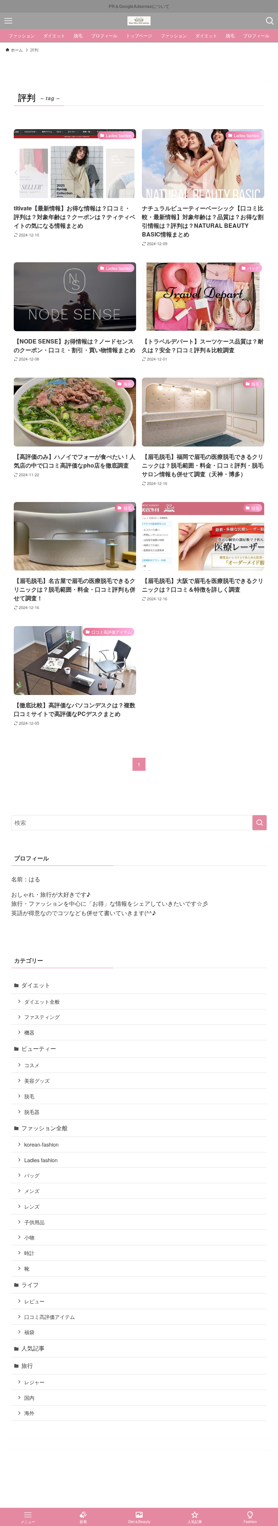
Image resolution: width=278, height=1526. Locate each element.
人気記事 (33, 1348)
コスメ (31, 1065)
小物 (29, 1237)
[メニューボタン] (8, 21)
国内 (29, 1397)
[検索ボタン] (270, 21)
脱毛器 (31, 1111)
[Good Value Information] (139, 21)
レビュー (34, 1301)
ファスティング (42, 1016)
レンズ (31, 1206)
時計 (29, 1252)
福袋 (29, 1332)
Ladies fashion (41, 1160)
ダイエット (35, 985)
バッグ (31, 1175)
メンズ (31, 1190)
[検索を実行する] (259, 822)
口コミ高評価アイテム (49, 1316)
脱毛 (29, 1096)
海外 (29, 1412)
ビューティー (38, 1048)
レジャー (34, 1382)
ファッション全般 (44, 1128)
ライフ (30, 1284)
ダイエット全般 (42, 1001)
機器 (29, 1032)
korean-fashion (41, 1144)
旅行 (27, 1365)
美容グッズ (37, 1080)
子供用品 (34, 1222)
